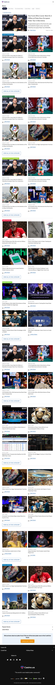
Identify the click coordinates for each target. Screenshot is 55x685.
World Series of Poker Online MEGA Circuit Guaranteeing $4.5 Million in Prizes (38, 428)
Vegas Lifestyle (7, 565)
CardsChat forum (27, 641)
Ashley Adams (34, 334)
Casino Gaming (7, 468)
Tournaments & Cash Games (11, 158)
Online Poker (6, 406)
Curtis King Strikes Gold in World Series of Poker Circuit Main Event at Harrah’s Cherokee (39, 56)
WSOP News (6, 344)
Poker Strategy (7, 282)
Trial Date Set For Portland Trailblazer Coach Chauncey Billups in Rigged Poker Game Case (38, 269)
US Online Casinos (7, 12)
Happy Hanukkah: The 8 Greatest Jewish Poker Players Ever (39, 551)
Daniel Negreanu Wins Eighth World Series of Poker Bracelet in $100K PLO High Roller (14, 304)
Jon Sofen (33, 555)
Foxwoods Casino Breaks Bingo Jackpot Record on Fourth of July (13, 516)
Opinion (5, 530)
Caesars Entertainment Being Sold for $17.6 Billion (13, 613)
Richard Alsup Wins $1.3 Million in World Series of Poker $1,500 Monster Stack (13, 428)
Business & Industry (8, 96)
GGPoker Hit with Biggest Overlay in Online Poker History (39, 454)
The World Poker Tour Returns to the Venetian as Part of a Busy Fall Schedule (14, 83)
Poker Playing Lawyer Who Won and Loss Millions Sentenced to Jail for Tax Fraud (13, 242)
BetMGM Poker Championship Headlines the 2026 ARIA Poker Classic (14, 454)
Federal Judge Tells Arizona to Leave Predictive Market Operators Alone (13, 269)
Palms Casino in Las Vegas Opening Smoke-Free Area (40, 144)
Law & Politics (7, 220)
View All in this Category (11, 91)
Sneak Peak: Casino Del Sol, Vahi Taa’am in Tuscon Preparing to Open (39, 489)
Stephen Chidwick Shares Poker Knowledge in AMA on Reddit (14, 331)
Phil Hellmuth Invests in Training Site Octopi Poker (39, 303)
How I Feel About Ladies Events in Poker (11, 551)
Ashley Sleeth (8, 553)
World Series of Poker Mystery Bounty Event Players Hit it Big (40, 516)
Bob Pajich (33, 30)
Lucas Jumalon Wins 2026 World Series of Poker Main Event (39, 393)
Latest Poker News (8, 34)
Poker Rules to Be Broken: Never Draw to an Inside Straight (39, 331)
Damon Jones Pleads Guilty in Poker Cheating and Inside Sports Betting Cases (39, 242)
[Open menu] (53, 1)
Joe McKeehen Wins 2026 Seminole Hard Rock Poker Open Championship (40, 83)
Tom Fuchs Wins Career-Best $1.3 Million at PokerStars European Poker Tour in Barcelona (40, 18)
